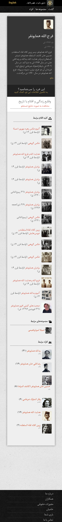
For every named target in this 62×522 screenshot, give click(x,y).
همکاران (49, 499)
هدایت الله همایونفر (29, 414)
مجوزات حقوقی (45, 504)
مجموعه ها (40, 9)
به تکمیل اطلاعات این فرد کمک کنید (31, 92)
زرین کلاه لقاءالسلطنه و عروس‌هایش (29, 232)
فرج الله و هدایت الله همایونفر (26, 280)
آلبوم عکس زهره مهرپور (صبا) (26, 129)
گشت (51, 9)
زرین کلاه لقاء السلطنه (29, 427)
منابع (51, 78)
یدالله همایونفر (31, 352)
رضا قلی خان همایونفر (28, 365)
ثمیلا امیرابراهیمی (36, 330)
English (12, 3)
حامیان (49, 509)
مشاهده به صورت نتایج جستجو (35, 106)
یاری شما (48, 515)
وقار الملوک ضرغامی (30, 401)
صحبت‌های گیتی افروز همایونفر (25, 306)
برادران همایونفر (32, 167)
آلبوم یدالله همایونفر (30, 293)
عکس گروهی (34, 143)
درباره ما (49, 494)
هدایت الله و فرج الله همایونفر (26, 154)
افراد (31, 9)
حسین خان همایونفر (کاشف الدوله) (32, 388)
